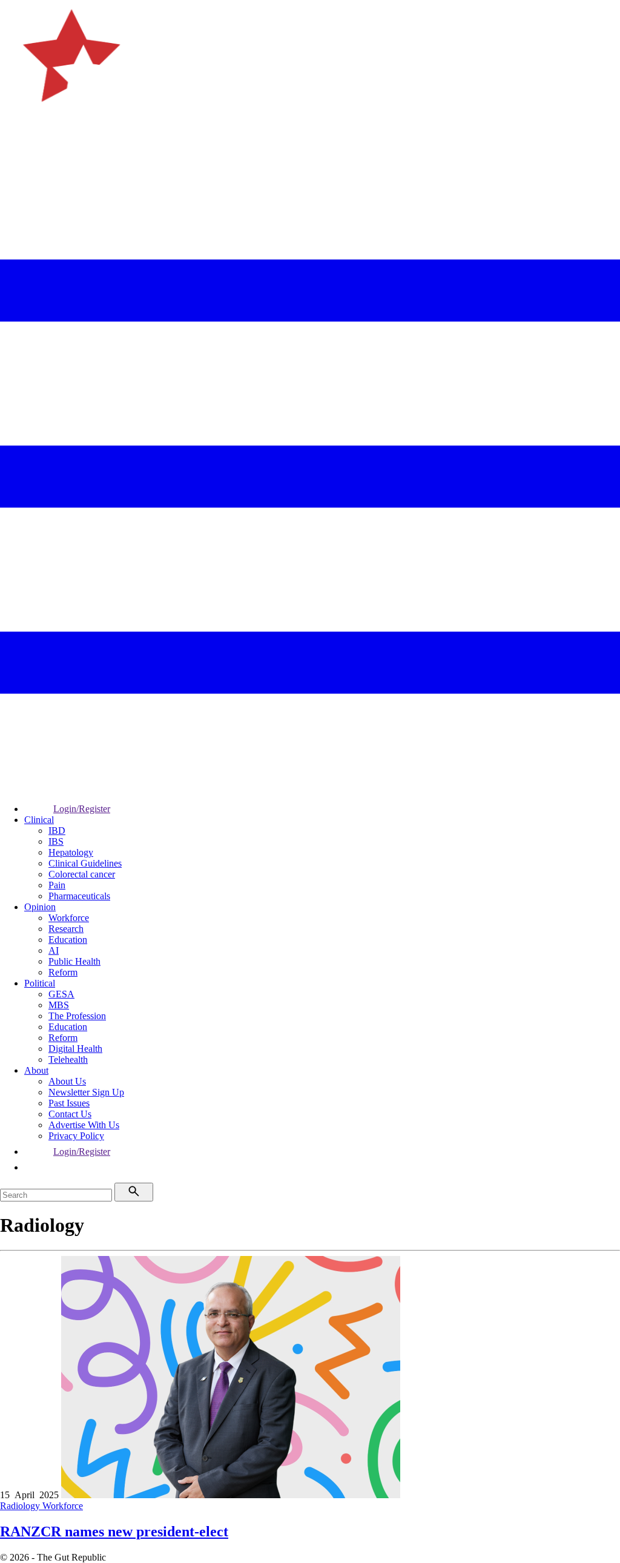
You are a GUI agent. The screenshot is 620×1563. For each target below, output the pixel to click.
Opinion (40, 907)
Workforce (68, 918)
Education (67, 939)
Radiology (21, 1506)
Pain (56, 885)
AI (53, 950)
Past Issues (69, 1103)
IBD (56, 830)
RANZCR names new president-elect (114, 1531)
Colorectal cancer (81, 874)
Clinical (39, 820)
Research (66, 929)
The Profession (77, 1016)
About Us (67, 1081)
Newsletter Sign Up (86, 1092)
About (36, 1070)
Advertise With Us (83, 1125)
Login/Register (81, 809)
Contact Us (69, 1114)
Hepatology (70, 852)
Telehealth (68, 1059)
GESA (61, 994)
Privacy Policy (76, 1136)
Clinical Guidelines (85, 863)
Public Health (74, 961)
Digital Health (75, 1048)
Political (39, 983)
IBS (56, 841)
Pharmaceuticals (79, 896)
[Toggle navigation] (14, 161)
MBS (58, 1005)
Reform (63, 972)
